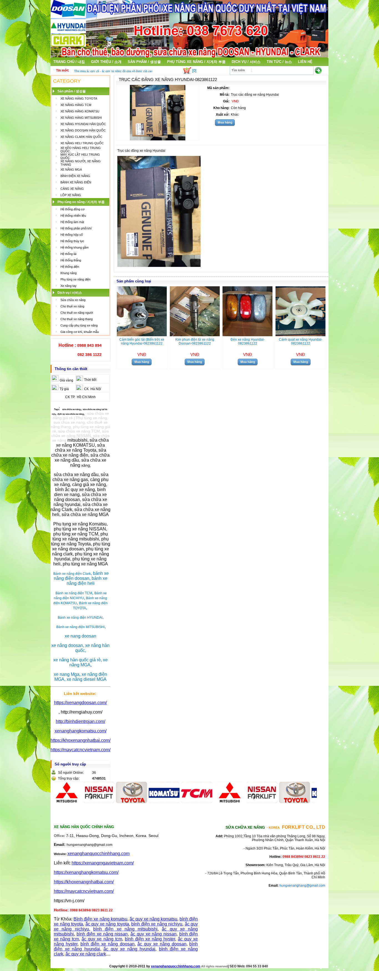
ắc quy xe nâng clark (85, 954)
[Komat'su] (147, 801)
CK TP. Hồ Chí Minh (80, 397)
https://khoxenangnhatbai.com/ (80, 740)
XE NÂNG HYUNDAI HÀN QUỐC (83, 124)
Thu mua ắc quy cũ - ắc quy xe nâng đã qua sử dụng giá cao (113, 71)
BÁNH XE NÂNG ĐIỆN (75, 182)
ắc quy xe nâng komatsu (153, 919)
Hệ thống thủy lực (72, 241)
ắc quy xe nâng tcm (102, 939)
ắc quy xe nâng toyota (107, 924)
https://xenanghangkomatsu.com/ (86, 872)
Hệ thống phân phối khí (76, 228)
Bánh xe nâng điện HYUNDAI (80, 617)
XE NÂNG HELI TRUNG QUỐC (82, 143)
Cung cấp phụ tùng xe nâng (79, 325)
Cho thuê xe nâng (72, 306)
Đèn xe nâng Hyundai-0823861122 (248, 341)
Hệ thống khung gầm (74, 247)
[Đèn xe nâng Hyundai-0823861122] (247, 334)
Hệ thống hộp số (71, 234)
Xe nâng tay (68, 285)
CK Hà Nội (92, 389)
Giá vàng (66, 380)
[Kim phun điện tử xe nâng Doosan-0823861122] (195, 334)
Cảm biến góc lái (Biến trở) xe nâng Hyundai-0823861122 (141, 341)
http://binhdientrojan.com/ (80, 721)
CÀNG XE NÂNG (72, 188)
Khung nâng (68, 273)
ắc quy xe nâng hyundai (129, 949)
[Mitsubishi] (212, 801)
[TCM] (179, 801)
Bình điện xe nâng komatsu (100, 919)
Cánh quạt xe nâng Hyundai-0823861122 (300, 341)
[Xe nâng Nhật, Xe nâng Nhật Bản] (189, 56)
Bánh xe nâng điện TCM (73, 593)
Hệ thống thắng (70, 260)
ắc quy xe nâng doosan (161, 944)
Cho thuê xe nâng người (76, 312)
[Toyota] (114, 801)
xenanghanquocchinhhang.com (98, 853)
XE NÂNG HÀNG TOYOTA (78, 98)
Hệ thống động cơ (72, 209)
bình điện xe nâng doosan (107, 944)
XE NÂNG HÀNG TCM (75, 105)
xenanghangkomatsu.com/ (81, 731)
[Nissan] (82, 801)
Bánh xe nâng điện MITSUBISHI (80, 627)
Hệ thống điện (69, 266)
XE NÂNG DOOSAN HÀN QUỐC (83, 130)
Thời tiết (90, 380)
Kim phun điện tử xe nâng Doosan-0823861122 (194, 341)
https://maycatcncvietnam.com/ (80, 749)
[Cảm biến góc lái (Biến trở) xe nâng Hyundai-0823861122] (142, 334)
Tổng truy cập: (68, 778)
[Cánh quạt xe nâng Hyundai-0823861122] (300, 334)
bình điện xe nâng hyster (150, 939)
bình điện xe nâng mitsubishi (125, 929)
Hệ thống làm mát (72, 222)
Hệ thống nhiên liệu (73, 215)
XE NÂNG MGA (71, 169)
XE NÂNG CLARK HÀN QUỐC (81, 136)
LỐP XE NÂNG (70, 195)
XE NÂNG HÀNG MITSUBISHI (81, 117)
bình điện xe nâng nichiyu (156, 924)
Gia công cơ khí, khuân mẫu (79, 331)
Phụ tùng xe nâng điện (75, 279)
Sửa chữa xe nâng (72, 300)
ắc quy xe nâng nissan (153, 934)
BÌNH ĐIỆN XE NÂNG (75, 176)
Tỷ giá (64, 389)
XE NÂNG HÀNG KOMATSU (79, 111)
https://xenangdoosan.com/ (80, 702)
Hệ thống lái (68, 254)
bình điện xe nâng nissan (102, 934)
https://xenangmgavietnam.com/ (103, 863)
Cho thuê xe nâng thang (76, 319)
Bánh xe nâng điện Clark (72, 574)
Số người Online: (71, 773)
